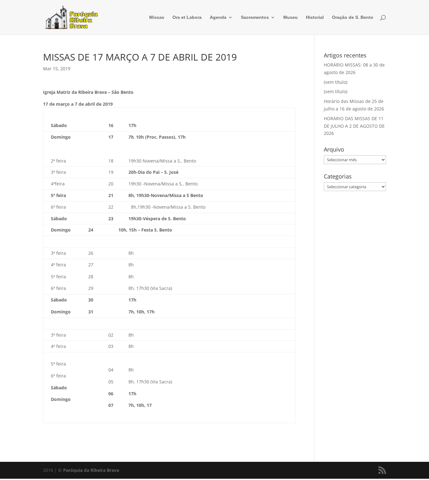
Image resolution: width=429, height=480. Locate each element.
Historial (315, 17)
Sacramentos (255, 17)
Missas (156, 17)
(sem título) (335, 82)
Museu (290, 17)
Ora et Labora (187, 17)
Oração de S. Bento (352, 17)
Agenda (218, 17)
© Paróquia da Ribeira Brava (88, 470)
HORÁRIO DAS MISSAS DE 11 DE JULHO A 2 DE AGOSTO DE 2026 (354, 125)
